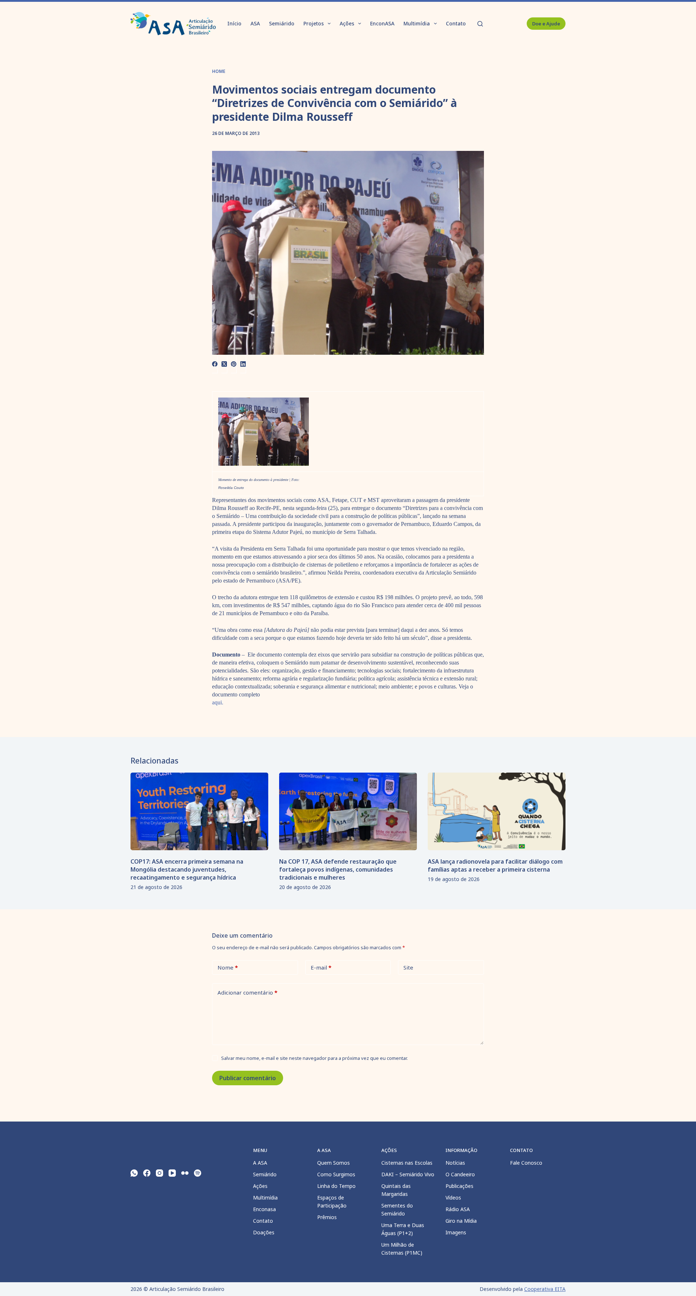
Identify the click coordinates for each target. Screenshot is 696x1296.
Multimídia (416, 23)
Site (408, 967)
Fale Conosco (526, 1162)
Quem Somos (333, 1162)
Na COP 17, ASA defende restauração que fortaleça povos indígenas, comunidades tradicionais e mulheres (338, 869)
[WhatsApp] (134, 1173)
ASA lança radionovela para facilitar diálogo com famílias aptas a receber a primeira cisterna (495, 865)
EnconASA (382, 23)
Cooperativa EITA (545, 1288)
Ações (347, 23)
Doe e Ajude (546, 23)
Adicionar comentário (247, 992)
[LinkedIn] (243, 364)
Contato (456, 23)
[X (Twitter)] (224, 364)
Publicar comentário (247, 1078)
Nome (228, 967)
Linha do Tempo (336, 1185)
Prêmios (327, 1217)
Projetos (313, 23)
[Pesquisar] (480, 23)
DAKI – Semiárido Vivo (407, 1174)
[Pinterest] (234, 364)
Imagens (456, 1232)
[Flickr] (184, 1173)
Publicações (459, 1185)
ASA (255, 23)
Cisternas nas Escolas (406, 1162)
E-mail (321, 967)
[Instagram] (159, 1173)
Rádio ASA (458, 1209)
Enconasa (264, 1209)
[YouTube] (172, 1173)
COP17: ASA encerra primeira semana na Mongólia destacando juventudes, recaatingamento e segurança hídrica (186, 869)
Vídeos (453, 1197)
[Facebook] (215, 364)
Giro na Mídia (461, 1220)
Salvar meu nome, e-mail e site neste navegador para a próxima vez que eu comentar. (314, 1058)
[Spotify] (197, 1173)
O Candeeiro (460, 1174)
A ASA (260, 1162)
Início (234, 23)
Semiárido (281, 23)
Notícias (455, 1162)
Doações (263, 1232)
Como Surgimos (336, 1174)
